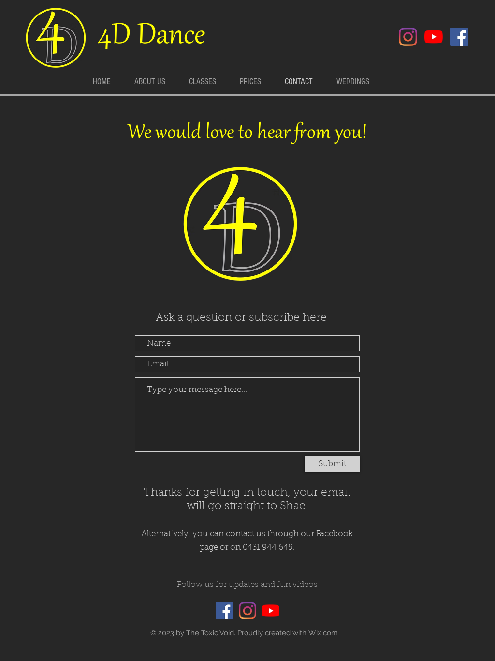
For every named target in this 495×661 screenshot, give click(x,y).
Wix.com (323, 633)
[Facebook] (459, 37)
